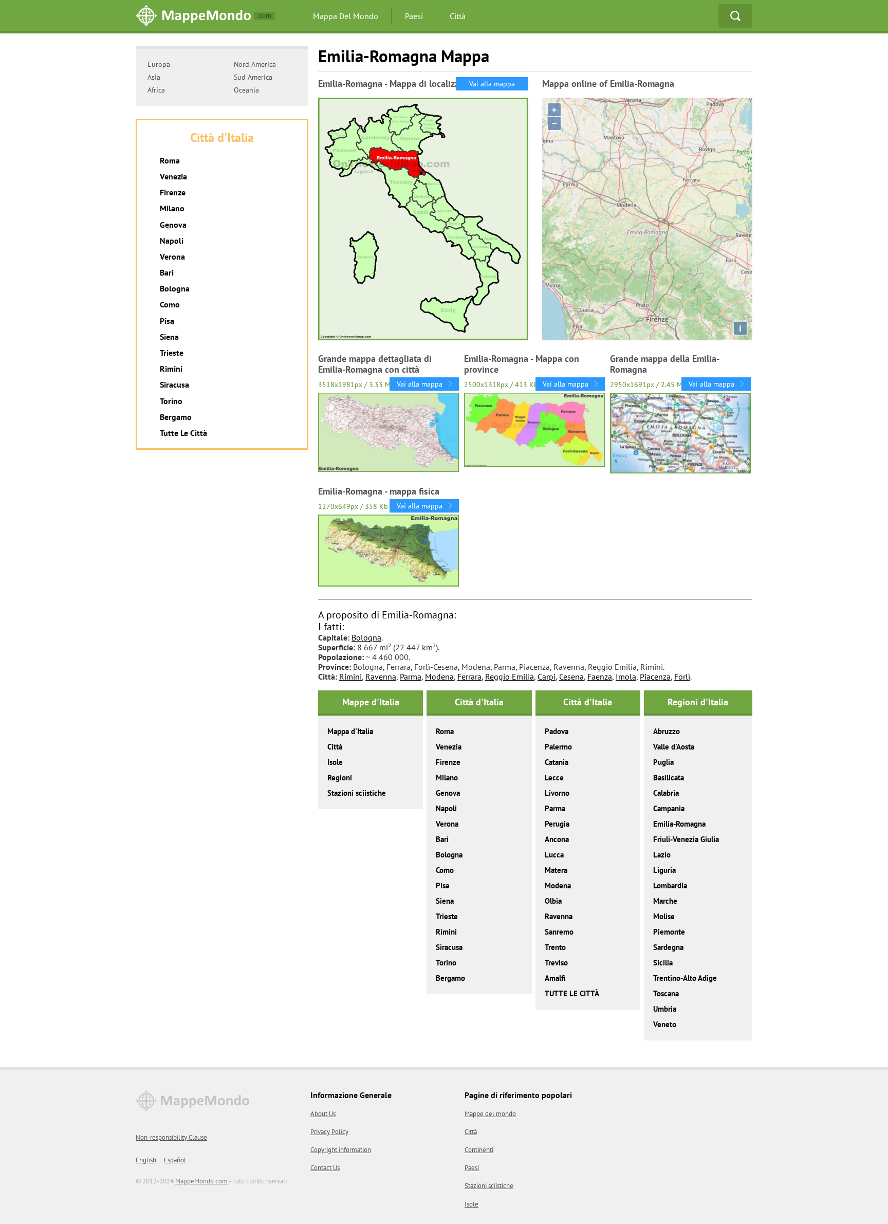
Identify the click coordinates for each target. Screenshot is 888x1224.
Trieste (447, 916)
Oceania (246, 90)
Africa (156, 90)
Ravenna (380, 676)
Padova (556, 731)
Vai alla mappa (492, 83)
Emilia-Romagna (679, 824)
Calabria (666, 793)
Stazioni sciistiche (356, 793)
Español (175, 1160)
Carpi (547, 676)
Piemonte (669, 932)
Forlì (682, 676)
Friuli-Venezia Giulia (686, 839)
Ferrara (469, 676)
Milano (447, 777)
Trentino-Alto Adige (685, 978)
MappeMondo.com (201, 1181)
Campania (668, 808)
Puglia (663, 762)
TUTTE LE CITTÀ (572, 993)
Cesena (571, 676)
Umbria (664, 1009)
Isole (335, 762)
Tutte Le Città (183, 433)
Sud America (253, 77)
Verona (447, 824)
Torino (446, 962)
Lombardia (670, 885)
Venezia (448, 747)
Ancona (557, 839)
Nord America (255, 64)
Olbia (553, 901)
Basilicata (668, 777)
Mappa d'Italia (350, 731)
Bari (442, 839)
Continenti (479, 1149)
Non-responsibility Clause (171, 1137)
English (146, 1160)
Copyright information (340, 1149)
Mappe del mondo (490, 1113)
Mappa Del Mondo (345, 16)
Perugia (557, 824)
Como (445, 870)
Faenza (599, 676)
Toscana (666, 993)
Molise (664, 916)
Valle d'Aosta (673, 747)
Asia (153, 77)
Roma (445, 731)
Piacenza (655, 676)
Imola (626, 676)
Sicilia (663, 962)
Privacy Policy (329, 1131)
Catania (556, 762)
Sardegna (668, 947)
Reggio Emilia (509, 676)
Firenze (448, 762)
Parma (410, 676)
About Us (323, 1113)
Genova (448, 793)
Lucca (554, 855)
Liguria (664, 870)
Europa (158, 64)
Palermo (558, 747)
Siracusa (449, 947)
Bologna (366, 637)
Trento (555, 947)
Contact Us (325, 1167)
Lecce (554, 777)
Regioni (339, 777)
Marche (665, 901)
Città (458, 16)
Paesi (414, 16)
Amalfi (555, 978)
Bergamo (450, 978)
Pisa (442, 885)
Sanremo (559, 932)
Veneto (664, 1024)
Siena (445, 901)
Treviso (556, 962)
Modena (439, 676)
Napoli (446, 808)
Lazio (662, 855)
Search (735, 16)
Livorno (557, 793)
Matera (556, 870)
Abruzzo (666, 731)
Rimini (350, 676)
